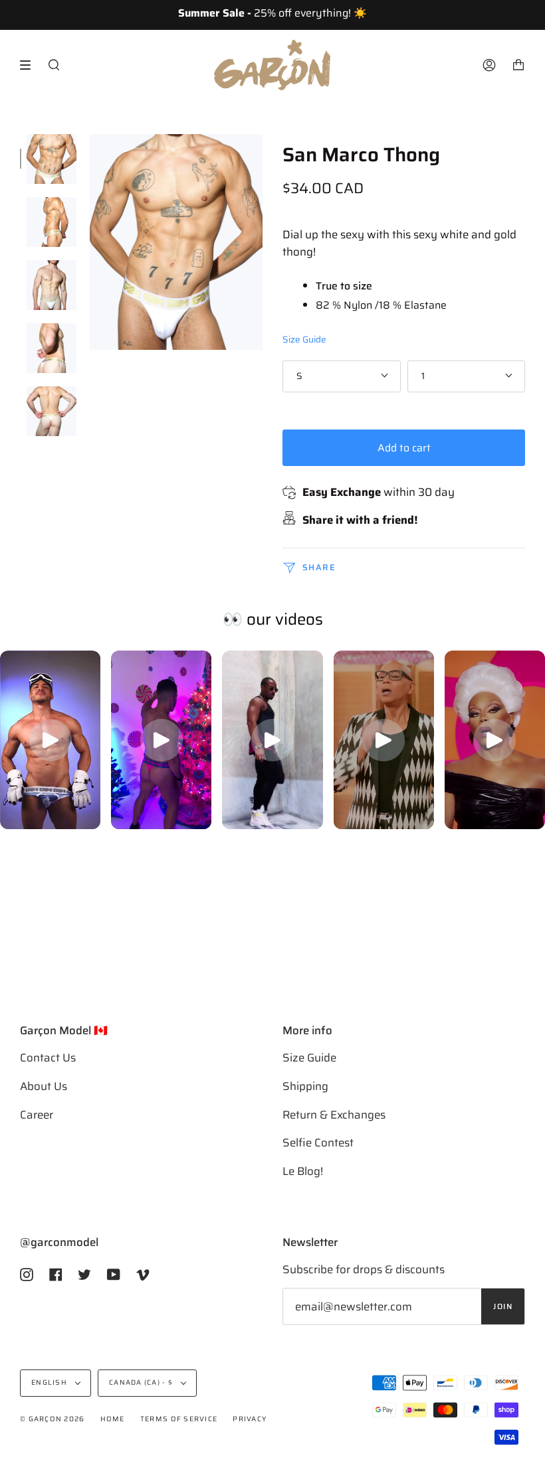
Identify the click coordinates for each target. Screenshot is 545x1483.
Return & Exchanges (333, 1114)
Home (112, 1419)
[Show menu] (30, 65)
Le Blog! (302, 1171)
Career (36, 1114)
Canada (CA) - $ (142, 1382)
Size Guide (304, 340)
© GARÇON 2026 (52, 1419)
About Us (43, 1086)
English (50, 1382)
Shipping (305, 1086)
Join (502, 1306)
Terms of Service (178, 1419)
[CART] (518, 65)
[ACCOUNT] (489, 65)
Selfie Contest (318, 1142)
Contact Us (48, 1057)
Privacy (250, 1419)
